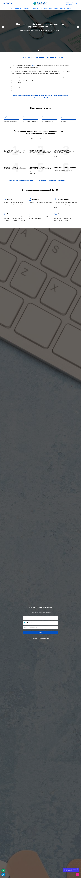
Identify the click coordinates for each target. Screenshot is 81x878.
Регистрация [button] (27, 8)
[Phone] (4, 3)
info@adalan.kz (69, 4)
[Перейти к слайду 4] (42, 50)
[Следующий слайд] (78, 27)
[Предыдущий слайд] (3, 27)
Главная (11, 8)
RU (76, 3)
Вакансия (62, 8)
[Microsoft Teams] (7, 3)
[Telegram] (9, 3)
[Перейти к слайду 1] (38, 50)
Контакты (69, 8)
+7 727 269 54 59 (69, 2)
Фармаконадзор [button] (37, 8)
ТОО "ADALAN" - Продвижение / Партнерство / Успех (41, 57)
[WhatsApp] (12, 3)
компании (33, 65)
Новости (56, 8)
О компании (18, 8)
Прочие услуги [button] (47, 8)
